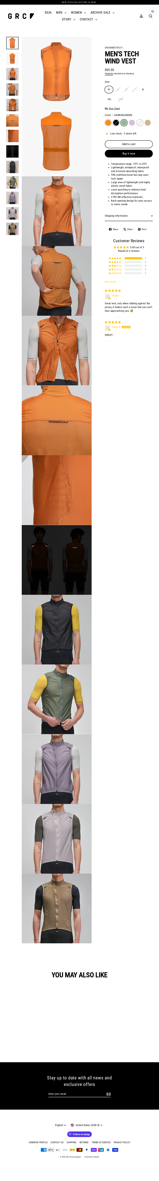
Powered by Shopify (91, 1157)
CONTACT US (57, 1142)
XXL (109, 99)
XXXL (120, 99)
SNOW (139, 122)
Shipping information (116, 215)
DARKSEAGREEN (124, 122)
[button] (115, 258)
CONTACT (87, 19)
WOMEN (77, 12)
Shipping (109, 73)
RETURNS (84, 1142)
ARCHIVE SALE (101, 12)
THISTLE (132, 122)
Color (118, 115)
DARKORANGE (108, 122)
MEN (59, 12)
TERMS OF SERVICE (101, 1142)
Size (107, 81)
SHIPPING (71, 1142)
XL (143, 89)
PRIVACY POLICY (122, 1142)
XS (109, 89)
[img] (113, 290)
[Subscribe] (109, 1094)
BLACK (116, 122)
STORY (67, 19)
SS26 (48, 12)
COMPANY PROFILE (38, 1142)
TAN (147, 122)
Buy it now (129, 153)
